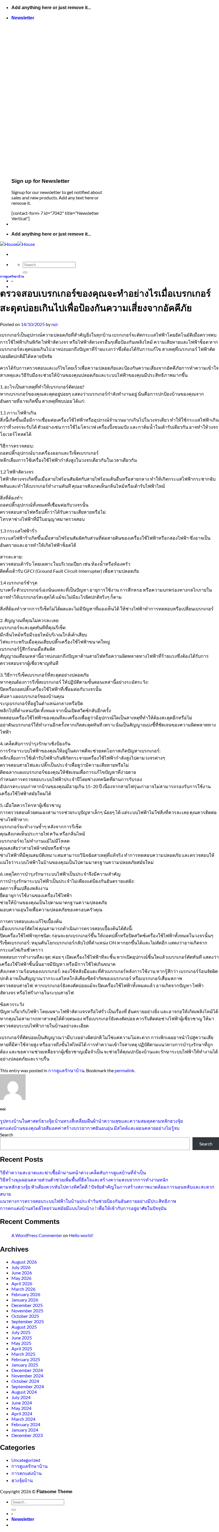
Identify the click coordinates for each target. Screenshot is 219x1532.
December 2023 (27, 1435)
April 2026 (21, 1283)
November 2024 (27, 1375)
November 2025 (27, 1310)
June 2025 (21, 1337)
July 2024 (21, 1397)
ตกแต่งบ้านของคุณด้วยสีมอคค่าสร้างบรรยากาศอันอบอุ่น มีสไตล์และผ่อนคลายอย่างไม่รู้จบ (89, 1128)
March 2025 (23, 1354)
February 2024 (25, 1424)
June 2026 (21, 1272)
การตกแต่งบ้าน (26, 1473)
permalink (124, 1070)
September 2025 (27, 1321)
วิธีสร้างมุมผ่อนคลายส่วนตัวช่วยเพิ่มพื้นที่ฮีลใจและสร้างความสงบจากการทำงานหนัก (84, 1179)
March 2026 (23, 1289)
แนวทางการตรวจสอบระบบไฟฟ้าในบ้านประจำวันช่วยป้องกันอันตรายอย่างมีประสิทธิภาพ (88, 1201)
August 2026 (24, 1261)
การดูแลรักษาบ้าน (12, 276)
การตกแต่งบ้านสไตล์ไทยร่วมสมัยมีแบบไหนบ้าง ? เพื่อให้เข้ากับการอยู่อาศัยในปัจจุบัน (83, 1208)
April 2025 (21, 1348)
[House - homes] (17, 244)
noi (54, 324)
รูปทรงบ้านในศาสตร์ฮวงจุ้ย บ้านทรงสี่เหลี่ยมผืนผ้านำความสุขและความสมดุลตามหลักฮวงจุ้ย (91, 1121)
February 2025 (25, 1359)
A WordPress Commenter (36, 1235)
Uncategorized (25, 1460)
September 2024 (27, 1386)
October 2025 (25, 1316)
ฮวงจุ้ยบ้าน (22, 1480)
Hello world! (81, 1235)
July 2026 (21, 1267)
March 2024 (23, 1419)
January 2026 (24, 1299)
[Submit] (25, 272)
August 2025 (24, 1326)
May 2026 (21, 1278)
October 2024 (25, 1381)
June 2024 (21, 1402)
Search (6, 1134)
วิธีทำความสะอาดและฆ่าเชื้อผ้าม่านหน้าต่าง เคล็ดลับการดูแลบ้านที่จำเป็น (73, 1172)
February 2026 (25, 1294)
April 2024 (21, 1413)
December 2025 (27, 1305)
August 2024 (24, 1392)
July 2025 (21, 1332)
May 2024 (21, 1408)
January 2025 (24, 1364)
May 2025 (21, 1343)
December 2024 (27, 1370)
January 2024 (24, 1429)
